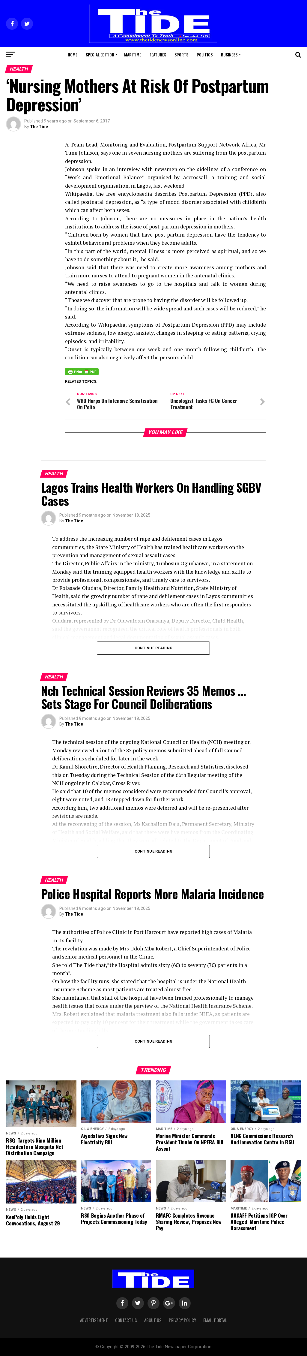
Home (72, 54)
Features (158, 54)
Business (229, 54)
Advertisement (94, 1320)
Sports (181, 54)
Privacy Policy (182, 1320)
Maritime (132, 54)
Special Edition (100, 54)
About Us (153, 1320)
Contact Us (126, 1320)
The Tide (39, 126)
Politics (205, 54)
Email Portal (215, 1320)
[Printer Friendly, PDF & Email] (82, 371)
